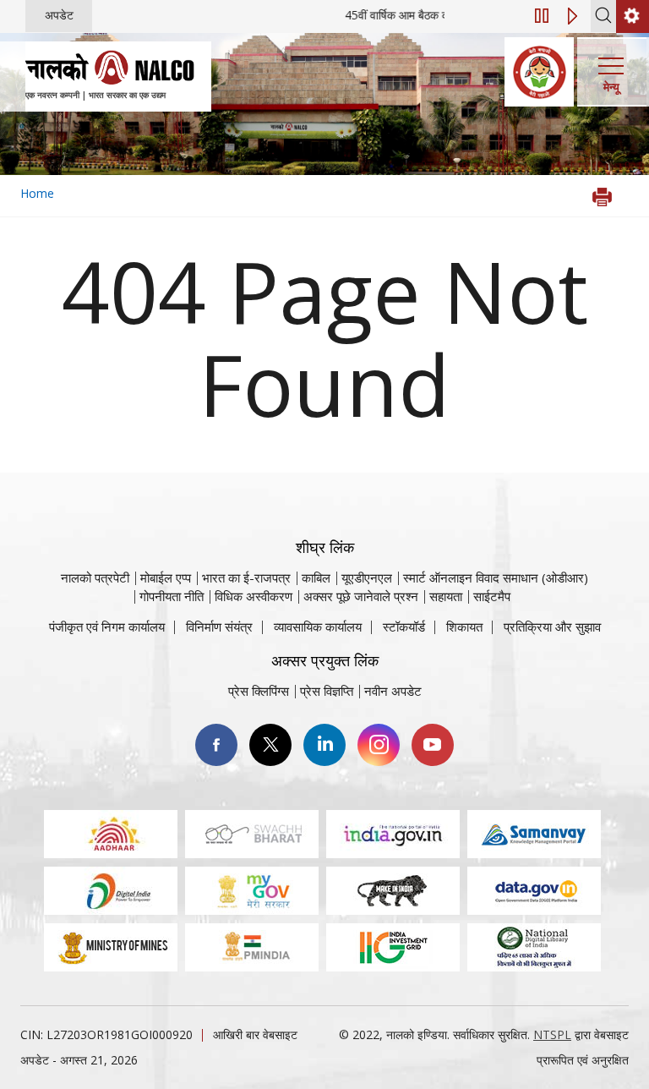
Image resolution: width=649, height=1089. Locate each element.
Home (37, 193)
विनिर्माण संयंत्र (219, 626)
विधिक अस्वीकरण (253, 596)
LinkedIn (324, 745)
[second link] (632, 16)
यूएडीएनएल (366, 577)
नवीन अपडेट (393, 690)
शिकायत (464, 626)
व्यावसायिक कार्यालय (318, 626)
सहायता (445, 596)
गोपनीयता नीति (171, 596)
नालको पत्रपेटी (95, 577)
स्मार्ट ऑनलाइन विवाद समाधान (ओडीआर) (495, 577)
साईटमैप (491, 596)
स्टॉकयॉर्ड (404, 626)
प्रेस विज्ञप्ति (326, 690)
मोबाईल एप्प (165, 577)
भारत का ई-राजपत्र (246, 577)
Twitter (270, 745)
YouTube (433, 745)
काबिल (316, 577)
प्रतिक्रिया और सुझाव (552, 626)
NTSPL (552, 1034)
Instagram (378, 745)
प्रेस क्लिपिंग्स (258, 690)
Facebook (216, 745)
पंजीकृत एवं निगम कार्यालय (107, 626)
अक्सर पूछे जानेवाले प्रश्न (360, 596)
